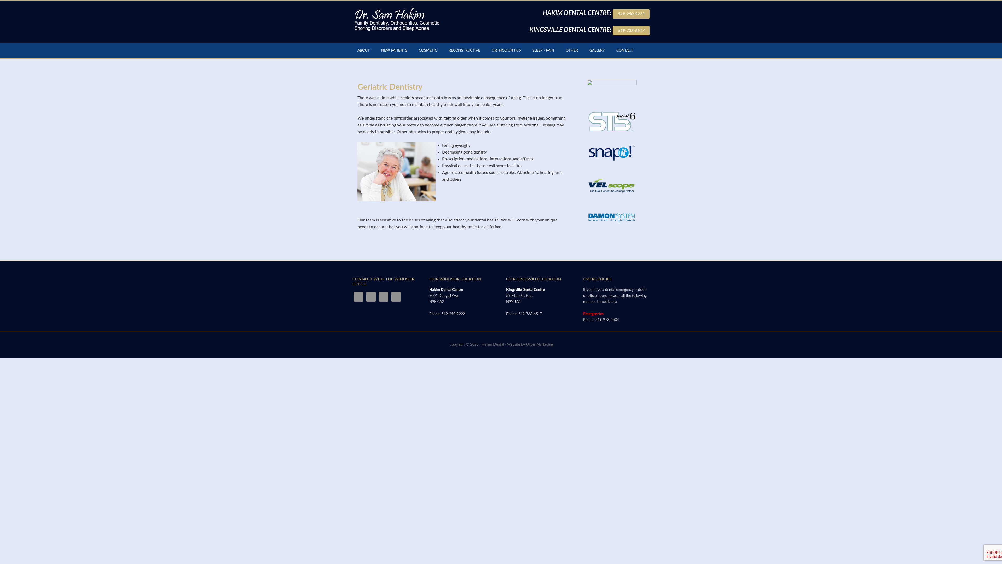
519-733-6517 (631, 30)
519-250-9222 (631, 14)
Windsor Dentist (396, 19)
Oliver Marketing (539, 344)
